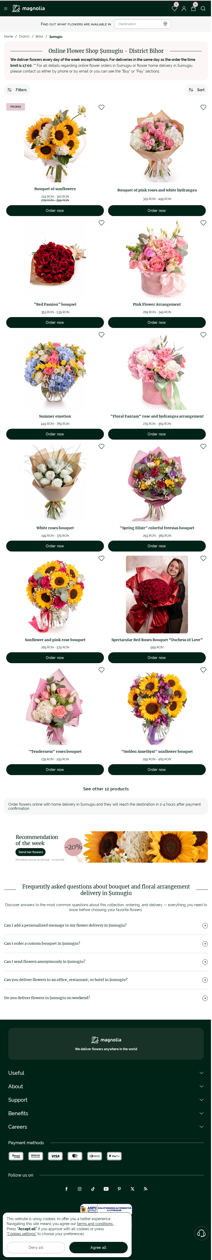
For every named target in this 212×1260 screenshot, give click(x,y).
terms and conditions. (95, 1224)
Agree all (98, 1247)
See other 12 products (106, 788)
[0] (174, 8)
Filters (21, 90)
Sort (201, 90)
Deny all (36, 1247)
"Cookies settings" (21, 1234)
